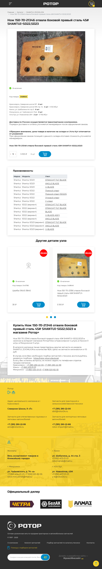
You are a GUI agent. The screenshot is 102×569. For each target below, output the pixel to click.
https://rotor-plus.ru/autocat (46, 358)
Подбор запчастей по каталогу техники (63, 543)
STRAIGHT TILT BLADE (55, 180)
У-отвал (49, 201)
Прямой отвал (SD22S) (56, 194)
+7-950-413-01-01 (28, 367)
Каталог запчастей (32, 543)
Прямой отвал (52, 190)
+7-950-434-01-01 (33, 369)
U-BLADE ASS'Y (52, 215)
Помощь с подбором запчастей (24, 548)
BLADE (48, 211)
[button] (47, 317)
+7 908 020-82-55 (50, 369)
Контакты (91, 543)
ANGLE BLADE (52, 183)
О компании (12, 543)
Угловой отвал (52, 197)
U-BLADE (49, 187)
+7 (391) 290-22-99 (53, 365)
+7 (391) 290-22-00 (35, 365)
